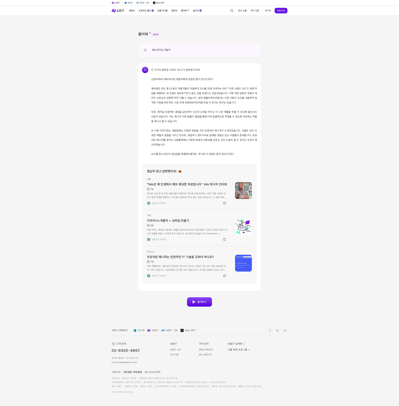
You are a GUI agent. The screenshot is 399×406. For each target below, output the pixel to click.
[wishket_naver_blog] (284, 330)
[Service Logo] (118, 10)
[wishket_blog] (277, 330)
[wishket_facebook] (269, 330)
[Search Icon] (232, 10)
